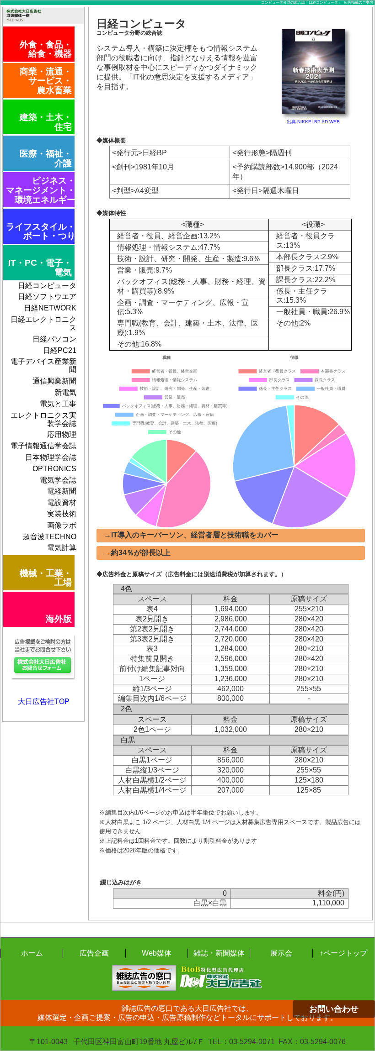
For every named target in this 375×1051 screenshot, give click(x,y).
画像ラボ (61, 525)
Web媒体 (156, 953)
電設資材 (61, 502)
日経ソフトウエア (47, 296)
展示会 (281, 953)
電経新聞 (61, 491)
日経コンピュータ (47, 285)
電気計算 (61, 548)
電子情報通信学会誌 (43, 446)
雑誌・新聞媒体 (219, 953)
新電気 (65, 392)
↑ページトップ (343, 953)
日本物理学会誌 (50, 457)
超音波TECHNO (49, 537)
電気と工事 (58, 404)
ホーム (32, 953)
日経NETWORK (50, 308)
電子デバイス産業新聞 (43, 365)
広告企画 (94, 953)
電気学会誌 (58, 480)
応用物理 (61, 434)
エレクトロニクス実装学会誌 (43, 419)
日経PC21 (59, 350)
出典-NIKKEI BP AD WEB (313, 121)
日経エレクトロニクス (43, 323)
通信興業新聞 (54, 381)
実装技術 (61, 514)
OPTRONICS (54, 469)
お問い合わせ (334, 1009)
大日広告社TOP (44, 701)
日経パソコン (54, 339)
